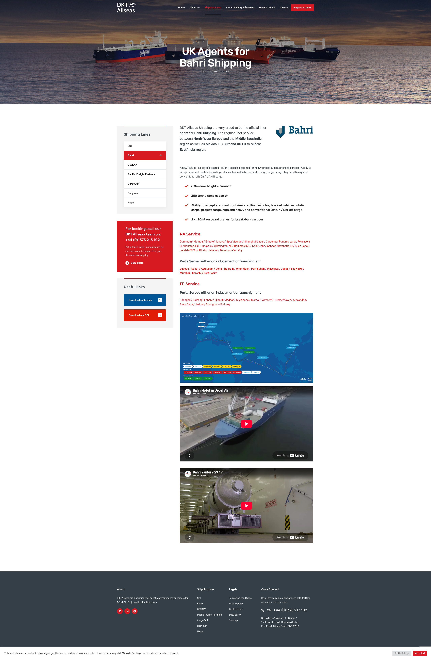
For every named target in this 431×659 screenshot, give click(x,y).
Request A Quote (302, 7)
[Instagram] (127, 611)
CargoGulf (133, 183)
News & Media (267, 7)
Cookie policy (236, 609)
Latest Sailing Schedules (240, 7)
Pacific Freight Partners (141, 174)
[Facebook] (135, 611)
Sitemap (233, 620)
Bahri (131, 155)
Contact (284, 7)
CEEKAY (132, 164)
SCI (130, 146)
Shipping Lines (213, 7)
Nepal (131, 202)
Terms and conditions (240, 598)
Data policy (235, 614)
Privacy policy (236, 603)
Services (216, 71)
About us (195, 7)
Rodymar (133, 193)
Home (181, 7)
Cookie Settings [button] (401, 653)
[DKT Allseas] (126, 7)
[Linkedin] (120, 611)
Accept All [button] (420, 653)
